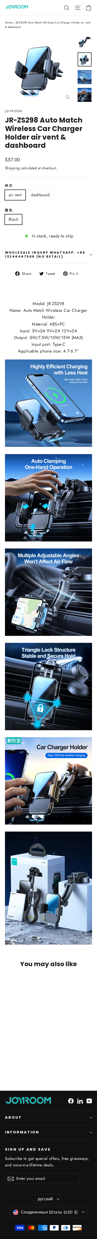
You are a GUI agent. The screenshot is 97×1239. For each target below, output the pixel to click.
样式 (9, 185)
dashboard (40, 195)
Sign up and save (28, 1149)
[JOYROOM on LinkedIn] (80, 1100)
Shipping (12, 168)
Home (9, 22)
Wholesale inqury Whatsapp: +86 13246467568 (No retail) (45, 254)
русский (45, 1199)
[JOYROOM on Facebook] (71, 1100)
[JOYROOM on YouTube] (89, 1100)
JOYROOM (14, 111)
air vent (15, 195)
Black (13, 219)
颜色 (9, 210)
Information (22, 1132)
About (13, 1117)
